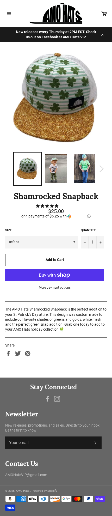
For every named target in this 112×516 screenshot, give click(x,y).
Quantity (88, 230)
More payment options (55, 287)
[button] (47, 206)
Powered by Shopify (44, 491)
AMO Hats (23, 491)
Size (8, 230)
